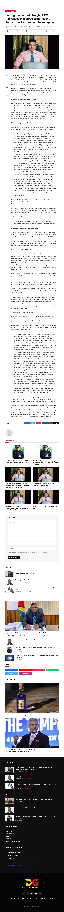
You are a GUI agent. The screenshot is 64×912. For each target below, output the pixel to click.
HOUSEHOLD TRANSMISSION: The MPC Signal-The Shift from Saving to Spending (17, 461)
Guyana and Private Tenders (12, 841)
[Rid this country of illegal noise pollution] (9, 642)
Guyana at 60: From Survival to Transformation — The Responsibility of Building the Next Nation (16, 508)
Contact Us (11, 858)
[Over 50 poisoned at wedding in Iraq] (32, 698)
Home (10, 898)
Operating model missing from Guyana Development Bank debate (44, 484)
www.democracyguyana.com (16, 861)
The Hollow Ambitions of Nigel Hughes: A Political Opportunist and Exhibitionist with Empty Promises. (33, 572)
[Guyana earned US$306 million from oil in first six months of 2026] (32, 616)
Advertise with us (13, 855)
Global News (8, 831)
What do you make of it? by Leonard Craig (27, 580)
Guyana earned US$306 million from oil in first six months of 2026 (25, 633)
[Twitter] (7, 83)
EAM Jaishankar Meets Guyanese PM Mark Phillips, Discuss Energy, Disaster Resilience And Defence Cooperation (31, 750)
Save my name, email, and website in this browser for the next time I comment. (28, 552)
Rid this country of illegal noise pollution (26, 639)
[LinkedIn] (7, 87)
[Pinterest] (7, 91)
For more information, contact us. (17, 865)
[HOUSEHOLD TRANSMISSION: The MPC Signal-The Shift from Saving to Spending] (18, 452)
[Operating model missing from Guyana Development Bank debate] (46, 474)
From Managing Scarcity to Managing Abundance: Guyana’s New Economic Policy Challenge (45, 462)
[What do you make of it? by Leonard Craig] (9, 582)
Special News (8, 838)
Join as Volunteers (41, 898)
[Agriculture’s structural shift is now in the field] (46, 497)
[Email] (7, 95)
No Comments (24, 26)
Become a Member (27, 898)
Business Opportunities (14, 852)
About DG (17, 898)
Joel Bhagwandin (10, 11)
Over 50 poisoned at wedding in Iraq (19, 715)
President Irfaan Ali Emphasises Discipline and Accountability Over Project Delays (36, 588)
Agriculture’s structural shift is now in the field (45, 507)
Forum (51, 898)
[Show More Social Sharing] (54, 31)
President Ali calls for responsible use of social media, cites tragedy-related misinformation (36, 656)
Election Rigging (9, 833)
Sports (7, 836)
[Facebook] (7, 79)
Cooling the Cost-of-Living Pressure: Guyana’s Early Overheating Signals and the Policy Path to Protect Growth (17, 485)
